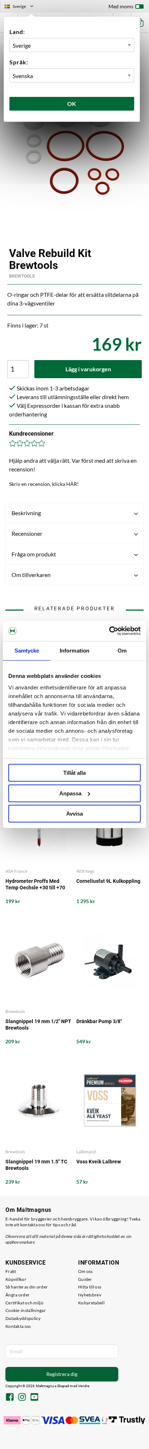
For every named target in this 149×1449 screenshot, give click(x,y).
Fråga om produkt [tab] (34, 554)
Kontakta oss (18, 1326)
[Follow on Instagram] (22, 1398)
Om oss (85, 1271)
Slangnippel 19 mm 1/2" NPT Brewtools (38, 1024)
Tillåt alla (74, 773)
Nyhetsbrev (89, 1295)
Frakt (10, 1271)
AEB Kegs (85, 871)
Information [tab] (74, 650)
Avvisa (74, 814)
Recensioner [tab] (27, 533)
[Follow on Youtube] (34, 1398)
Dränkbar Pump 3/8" (99, 1021)
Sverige (22, 7)
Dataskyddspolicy (23, 1318)
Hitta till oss (89, 1287)
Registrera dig (61, 1374)
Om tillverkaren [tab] (31, 574)
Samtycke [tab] (26, 650)
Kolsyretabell (91, 1302)
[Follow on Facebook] (10, 1398)
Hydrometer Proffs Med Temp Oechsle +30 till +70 (35, 884)
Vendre (84, 1386)
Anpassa (70, 793)
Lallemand (86, 1151)
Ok (72, 103)
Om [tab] (122, 650)
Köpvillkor (15, 1279)
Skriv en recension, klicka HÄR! (44, 484)
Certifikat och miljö (24, 1302)
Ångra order (17, 1295)
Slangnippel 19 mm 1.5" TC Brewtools (36, 1165)
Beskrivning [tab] (26, 512)
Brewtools (22, 276)
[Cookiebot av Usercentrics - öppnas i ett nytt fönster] (109, 631)
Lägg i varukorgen (88, 369)
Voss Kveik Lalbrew (98, 1161)
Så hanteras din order (26, 1287)
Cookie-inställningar (25, 1310)
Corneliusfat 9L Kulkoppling (108, 881)
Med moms (120, 6)
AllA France (16, 871)
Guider (85, 1279)
